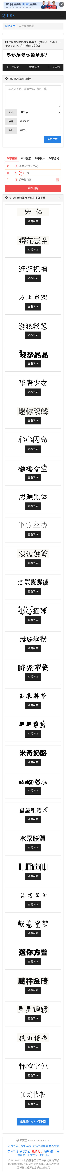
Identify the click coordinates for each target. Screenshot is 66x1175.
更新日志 (44, 1155)
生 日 (12, 179)
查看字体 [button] (33, 221)
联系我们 (49, 1151)
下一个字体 (53, 67)
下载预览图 (33, 67)
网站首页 (10, 26)
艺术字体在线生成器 (19, 1146)
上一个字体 (12, 67)
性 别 (12, 173)
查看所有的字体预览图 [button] (33, 1121)
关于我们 (25, 1151)
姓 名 (12, 166)
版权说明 (37, 1151)
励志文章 (54, 1146)
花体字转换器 (40, 1146)
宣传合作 (32, 1155)
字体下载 (13, 1151)
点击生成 (52, 139)
